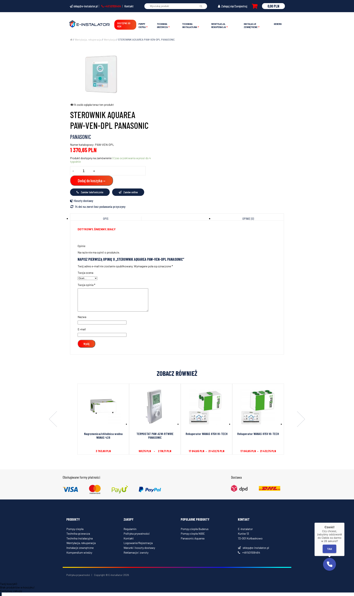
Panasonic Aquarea (192, 538)
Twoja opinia (86, 284)
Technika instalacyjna (189, 25)
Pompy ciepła (142, 25)
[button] (329, 564)
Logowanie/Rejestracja (138, 543)
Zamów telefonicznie (92, 192)
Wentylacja (110, 39)
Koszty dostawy (83, 201)
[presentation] (53, 419)
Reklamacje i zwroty (136, 552)
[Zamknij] (344, 522)
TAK (329, 548)
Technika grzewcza (162, 25)
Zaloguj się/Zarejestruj (234, 6)
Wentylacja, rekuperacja (218, 25)
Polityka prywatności (137, 533)
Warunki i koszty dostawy (139, 547)
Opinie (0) (248, 218)
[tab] (105, 218)
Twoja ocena (85, 272)
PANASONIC (80, 136)
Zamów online (130, 192)
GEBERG (278, 23)
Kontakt (128, 6)
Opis (105, 218)
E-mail (82, 329)
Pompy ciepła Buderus (195, 529)
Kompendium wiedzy (79, 552)
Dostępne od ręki (123, 25)
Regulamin (130, 529)
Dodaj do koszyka (90, 180)
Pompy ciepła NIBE (193, 533)
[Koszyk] (254, 6)
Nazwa (82, 317)
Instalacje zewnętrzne (251, 25)
